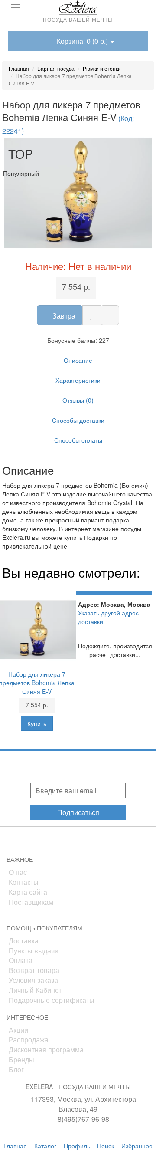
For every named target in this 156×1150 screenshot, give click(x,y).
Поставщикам (31, 902)
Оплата (20, 960)
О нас (18, 872)
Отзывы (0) (78, 400)
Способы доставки (78, 420)
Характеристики (78, 380)
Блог (16, 1069)
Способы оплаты (78, 440)
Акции (18, 1030)
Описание (78, 360)
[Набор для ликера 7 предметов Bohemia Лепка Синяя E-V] (78, 192)
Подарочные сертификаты (51, 1000)
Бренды (21, 1060)
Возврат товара (34, 970)
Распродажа (29, 1040)
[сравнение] (110, 315)
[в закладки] (91, 315)
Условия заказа (33, 980)
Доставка (24, 941)
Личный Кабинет (35, 990)
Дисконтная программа (46, 1050)
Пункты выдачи (33, 951)
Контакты (24, 882)
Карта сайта (28, 892)
